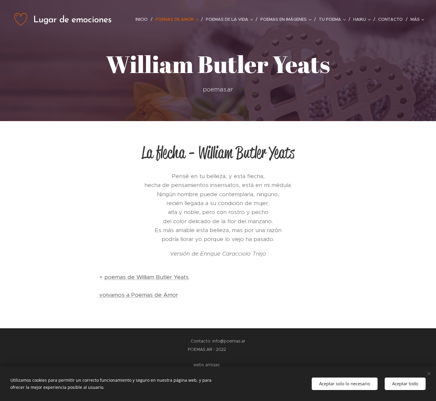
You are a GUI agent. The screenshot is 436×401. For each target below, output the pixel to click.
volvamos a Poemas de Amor (138, 294)
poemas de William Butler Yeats (146, 277)
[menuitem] (143, 19)
